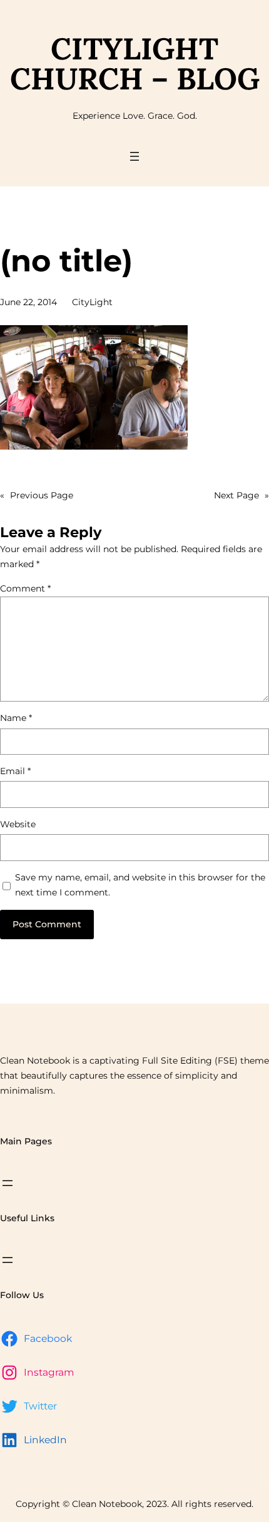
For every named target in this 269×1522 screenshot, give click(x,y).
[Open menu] (134, 156)
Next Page (241, 495)
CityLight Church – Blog (135, 63)
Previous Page (36, 495)
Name (16, 717)
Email (15, 771)
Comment (25, 588)
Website (18, 824)
